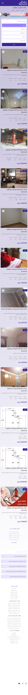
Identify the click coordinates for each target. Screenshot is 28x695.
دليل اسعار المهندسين (14, 639)
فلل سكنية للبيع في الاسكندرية (14, 621)
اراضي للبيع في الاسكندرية (14, 628)
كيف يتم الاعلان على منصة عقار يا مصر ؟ (17, 561)
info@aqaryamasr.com (16, 677)
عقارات (25, 661)
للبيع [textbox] (24, 25)
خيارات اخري (22, 40)
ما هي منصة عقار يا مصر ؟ (20, 556)
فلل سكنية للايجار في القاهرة (14, 608)
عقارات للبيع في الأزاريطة (14, 533)
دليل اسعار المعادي (14, 641)
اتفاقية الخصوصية (23, 670)
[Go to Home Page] (25, 10)
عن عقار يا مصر (10, 666)
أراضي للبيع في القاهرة (14, 613)
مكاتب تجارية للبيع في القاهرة (14, 610)
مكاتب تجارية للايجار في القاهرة (14, 611)
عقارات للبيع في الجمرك (14, 539)
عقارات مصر (14, 588)
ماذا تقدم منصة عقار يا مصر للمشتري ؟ (17, 566)
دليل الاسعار (11, 664)
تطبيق (14, 44)
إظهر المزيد (14, 542)
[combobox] (14, 25)
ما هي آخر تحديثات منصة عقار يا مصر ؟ (17, 576)
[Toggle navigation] (2, 3)
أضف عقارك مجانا (10, 661)
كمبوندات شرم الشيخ (14, 597)
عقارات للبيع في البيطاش (14, 537)
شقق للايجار (14, 634)
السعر (24, 36)
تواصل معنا (11, 668)
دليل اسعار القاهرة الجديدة (14, 636)
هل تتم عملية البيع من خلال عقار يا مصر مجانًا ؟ (15, 571)
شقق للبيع (14, 633)
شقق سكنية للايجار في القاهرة (14, 605)
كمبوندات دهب (14, 598)
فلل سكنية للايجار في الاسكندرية (14, 623)
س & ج (25, 668)
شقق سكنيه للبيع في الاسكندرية (14, 618)
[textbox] (14, 29)
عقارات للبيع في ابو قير (14, 531)
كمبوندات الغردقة (14, 595)
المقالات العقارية (23, 666)
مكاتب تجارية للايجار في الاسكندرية (14, 626)
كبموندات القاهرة (14, 593)
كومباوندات (24, 664)
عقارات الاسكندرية (14, 592)
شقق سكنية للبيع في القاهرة (14, 603)
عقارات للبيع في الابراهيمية (14, 535)
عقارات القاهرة (14, 590)
